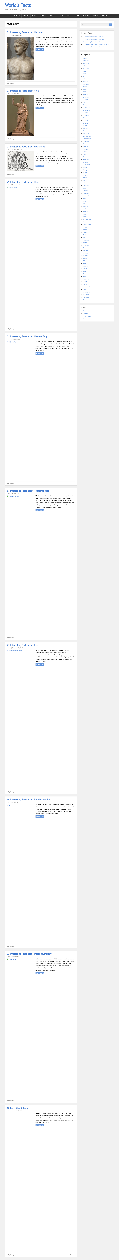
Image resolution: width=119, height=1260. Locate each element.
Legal (84, 188)
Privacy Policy (87, 316)
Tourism (85, 281)
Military (85, 201)
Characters (86, 97)
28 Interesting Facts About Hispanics (93, 42)
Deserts (85, 125)
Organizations (87, 224)
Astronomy (86, 79)
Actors (85, 58)
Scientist (85, 266)
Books (84, 89)
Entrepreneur (87, 138)
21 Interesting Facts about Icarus (23, 645)
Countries (86, 115)
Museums (86, 211)
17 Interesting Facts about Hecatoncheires (28, 490)
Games (85, 157)
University (16, 16)
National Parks (87, 219)
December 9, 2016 (17, 1111)
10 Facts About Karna (17, 1108)
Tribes (84, 289)
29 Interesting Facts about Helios (23, 182)
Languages (86, 185)
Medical (85, 198)
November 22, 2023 (17, 802)
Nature (85, 222)
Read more (40, 49)
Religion (85, 255)
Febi (9, 1111)
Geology (85, 162)
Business (85, 94)
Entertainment (87, 136)
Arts (84, 76)
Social (84, 271)
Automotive (86, 84)
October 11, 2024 (16, 185)
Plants (84, 235)
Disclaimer (86, 313)
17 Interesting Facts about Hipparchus (94, 47)
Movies (85, 209)
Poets (84, 237)
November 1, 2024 (17, 149)
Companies (86, 107)
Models (85, 203)
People (77, 16)
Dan (9, 35)
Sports (69, 16)
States (95, 16)
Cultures (85, 123)
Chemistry (86, 99)
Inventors (85, 175)
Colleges (85, 105)
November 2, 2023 (17, 956)
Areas (84, 71)
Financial (85, 154)
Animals (26, 16)
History (43, 16)
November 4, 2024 (17, 35)
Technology (86, 279)
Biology (85, 86)
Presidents (86, 245)
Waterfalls (86, 297)
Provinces (86, 248)
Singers (85, 268)
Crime (84, 118)
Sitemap (85, 318)
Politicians (86, 240)
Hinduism (72, 1255)
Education (86, 133)
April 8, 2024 (15, 493)
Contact (85, 311)
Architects (86, 68)
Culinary (85, 120)
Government (86, 164)
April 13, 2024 (16, 339)
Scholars (85, 261)
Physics (85, 229)
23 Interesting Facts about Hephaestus (26, 146)
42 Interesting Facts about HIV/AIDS (93, 39)
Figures (85, 151)
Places (85, 232)
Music (84, 214)
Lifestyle (85, 190)
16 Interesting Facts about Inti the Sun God (28, 799)
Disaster (85, 128)
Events (85, 144)
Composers (86, 110)
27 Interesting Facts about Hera (23, 90)
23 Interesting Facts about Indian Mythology (29, 953)
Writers (104, 16)
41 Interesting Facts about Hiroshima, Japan (96, 44)
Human (85, 172)
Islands (85, 177)
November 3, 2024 (17, 93)
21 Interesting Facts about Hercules (25, 32)
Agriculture (86, 63)
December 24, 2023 (17, 648)
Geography (86, 159)
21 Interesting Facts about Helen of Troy (27, 336)
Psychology (86, 250)
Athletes (85, 81)
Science (34, 16)
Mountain (85, 206)
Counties (85, 112)
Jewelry (85, 180)
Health (85, 167)
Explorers (85, 146)
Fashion (85, 149)
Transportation (87, 287)
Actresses (86, 60)
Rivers (85, 258)
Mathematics (86, 196)
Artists (52, 16)
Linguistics (86, 193)
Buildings (86, 16)
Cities (61, 16)
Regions (85, 253)
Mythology (11, 83)
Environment (86, 141)
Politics (85, 242)
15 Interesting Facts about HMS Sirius (94, 36)
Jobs (84, 183)
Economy (85, 131)
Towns (85, 284)
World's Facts (18, 5)
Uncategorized (87, 292)
